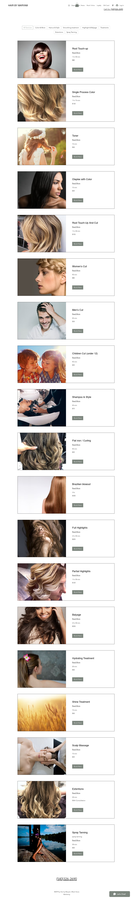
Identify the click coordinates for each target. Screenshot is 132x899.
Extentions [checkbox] (59, 32)
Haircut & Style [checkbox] (54, 28)
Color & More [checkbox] (40, 28)
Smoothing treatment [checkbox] (71, 28)
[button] (77, 70)
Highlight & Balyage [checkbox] (89, 28)
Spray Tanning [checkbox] (72, 32)
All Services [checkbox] (27, 28)
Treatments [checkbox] (104, 28)
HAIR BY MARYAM (18, 5)
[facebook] (113, 5)
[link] (90, 48)
